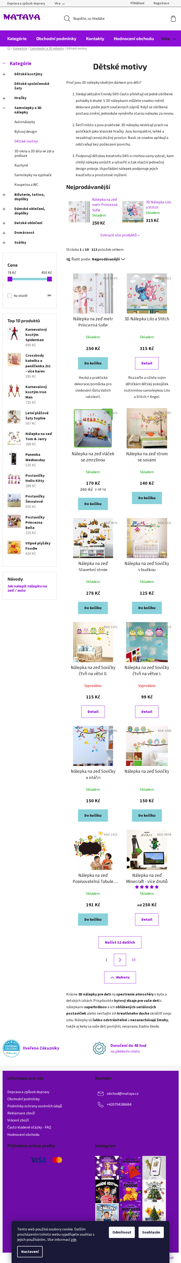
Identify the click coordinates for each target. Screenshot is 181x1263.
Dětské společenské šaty (31, 86)
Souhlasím (151, 1232)
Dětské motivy (26, 141)
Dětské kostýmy (28, 74)
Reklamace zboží (21, 1113)
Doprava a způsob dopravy (26, 3)
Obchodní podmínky (23, 1099)
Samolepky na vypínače (33, 175)
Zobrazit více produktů (118, 235)
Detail (146, 363)
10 (134, 959)
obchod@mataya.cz (123, 1093)
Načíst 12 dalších (120, 942)
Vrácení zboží (18, 1120)
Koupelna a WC (26, 184)
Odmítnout (121, 1232)
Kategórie (20, 63)
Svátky (20, 242)
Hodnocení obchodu (23, 1134)
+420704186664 (119, 1104)
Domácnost (24, 232)
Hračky (20, 97)
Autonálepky (24, 122)
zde (73, 1239)
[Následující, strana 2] (120, 960)
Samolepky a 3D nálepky (27, 110)
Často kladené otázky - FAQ (29, 1127)
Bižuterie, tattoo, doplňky (29, 197)
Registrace (161, 3)
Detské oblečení (28, 223)
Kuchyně (21, 165)
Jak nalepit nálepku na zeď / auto (27, 588)
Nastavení (30, 1251)
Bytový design (25, 131)
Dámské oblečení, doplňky (29, 211)
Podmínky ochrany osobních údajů (34, 1106)
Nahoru (123, 977)
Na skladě (32, 295)
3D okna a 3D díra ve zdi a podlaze (34, 153)
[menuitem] (17, 38)
